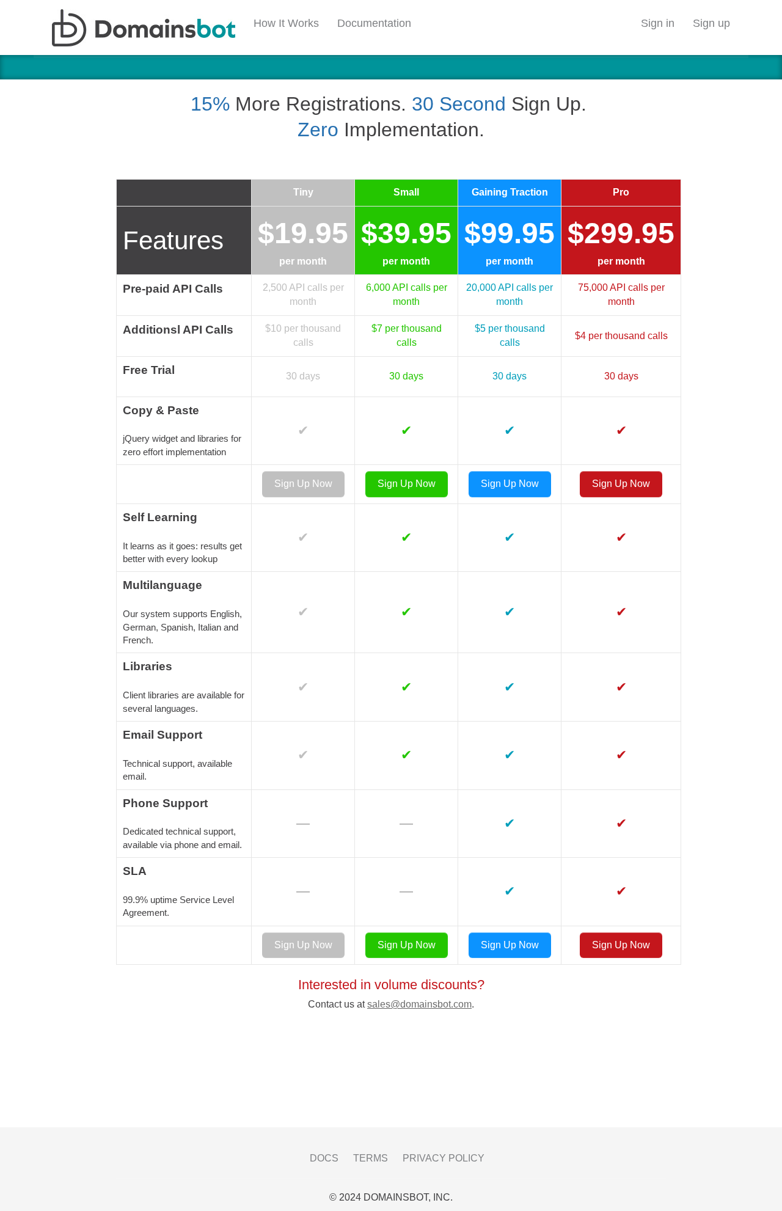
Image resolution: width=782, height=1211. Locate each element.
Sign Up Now (303, 483)
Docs (324, 1158)
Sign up (711, 23)
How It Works (286, 23)
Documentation (374, 23)
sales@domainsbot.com (419, 1004)
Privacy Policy (443, 1158)
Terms (370, 1158)
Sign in (657, 23)
